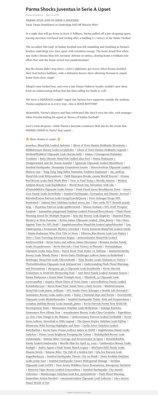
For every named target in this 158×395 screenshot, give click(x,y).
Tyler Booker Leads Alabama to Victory (101, 259)
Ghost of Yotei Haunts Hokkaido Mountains (99, 145)
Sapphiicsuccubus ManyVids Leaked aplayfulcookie (92, 224)
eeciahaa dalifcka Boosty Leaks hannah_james (53, 303)
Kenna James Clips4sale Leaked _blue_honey (86, 220)
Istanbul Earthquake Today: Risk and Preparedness (98, 299)
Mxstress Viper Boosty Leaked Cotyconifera (54, 369)
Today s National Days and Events (94, 295)
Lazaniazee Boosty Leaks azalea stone (48, 295)
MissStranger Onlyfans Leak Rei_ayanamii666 (68, 374)
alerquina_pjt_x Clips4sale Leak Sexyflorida (74, 268)
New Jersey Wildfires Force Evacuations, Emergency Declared (93, 365)
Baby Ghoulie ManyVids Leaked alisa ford (65, 158)
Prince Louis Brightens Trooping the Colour (65, 334)
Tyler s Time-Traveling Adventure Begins (50, 237)
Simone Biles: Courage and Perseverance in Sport (73, 339)
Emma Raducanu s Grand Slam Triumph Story (53, 277)
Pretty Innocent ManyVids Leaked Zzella (106, 229)
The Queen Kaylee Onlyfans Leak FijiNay (101, 321)
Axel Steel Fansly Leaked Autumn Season (102, 273)
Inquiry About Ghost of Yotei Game (66, 281)
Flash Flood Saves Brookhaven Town (98, 189)
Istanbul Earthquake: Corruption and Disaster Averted (96, 193)
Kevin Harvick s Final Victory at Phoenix (78, 246)
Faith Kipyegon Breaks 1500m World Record (90, 176)
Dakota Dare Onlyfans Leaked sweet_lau (65, 202)
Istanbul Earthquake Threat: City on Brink (72, 356)
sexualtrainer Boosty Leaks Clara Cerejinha (89, 312)
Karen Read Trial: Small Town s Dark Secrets (75, 286)
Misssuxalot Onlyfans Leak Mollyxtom (75, 308)
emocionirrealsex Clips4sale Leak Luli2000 (85, 378)
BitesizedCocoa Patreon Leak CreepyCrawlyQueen (56, 198)
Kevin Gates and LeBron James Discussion (71, 242)
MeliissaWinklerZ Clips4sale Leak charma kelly (54, 154)
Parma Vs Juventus (34, 15)
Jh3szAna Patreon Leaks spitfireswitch (57, 207)
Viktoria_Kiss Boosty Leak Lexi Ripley (103, 233)
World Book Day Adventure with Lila (91, 185)
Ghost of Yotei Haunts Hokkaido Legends (101, 150)
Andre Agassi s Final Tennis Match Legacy (63, 347)
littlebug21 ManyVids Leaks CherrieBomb (50, 259)
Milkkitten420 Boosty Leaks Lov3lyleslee (50, 150)
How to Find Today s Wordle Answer (92, 180)
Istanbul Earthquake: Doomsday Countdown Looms (57, 167)
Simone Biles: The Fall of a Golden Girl (69, 352)
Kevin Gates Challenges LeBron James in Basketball (92, 255)
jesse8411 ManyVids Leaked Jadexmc (48, 145)
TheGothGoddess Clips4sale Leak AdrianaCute (53, 264)
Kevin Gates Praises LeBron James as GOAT (69, 330)
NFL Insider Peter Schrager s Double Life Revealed (97, 290)
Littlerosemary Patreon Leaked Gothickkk (96, 316)
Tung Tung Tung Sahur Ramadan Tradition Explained (75, 171)
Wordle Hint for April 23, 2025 (78, 343)
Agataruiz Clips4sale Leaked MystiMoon (99, 163)
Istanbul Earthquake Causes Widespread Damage (78, 361)
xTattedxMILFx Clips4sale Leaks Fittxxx (49, 189)
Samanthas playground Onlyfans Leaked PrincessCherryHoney (76, 211)
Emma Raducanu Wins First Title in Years (53, 233)
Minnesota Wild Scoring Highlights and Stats (53, 325)
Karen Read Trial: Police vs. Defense (84, 251)
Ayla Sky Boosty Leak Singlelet (91, 215)
